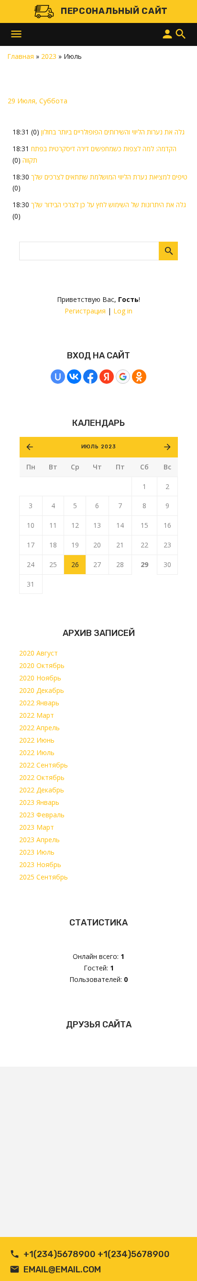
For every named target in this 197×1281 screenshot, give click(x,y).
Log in (122, 310)
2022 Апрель (39, 727)
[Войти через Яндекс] (106, 376)
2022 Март (36, 715)
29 (144, 564)
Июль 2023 (98, 447)
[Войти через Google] (123, 376)
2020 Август (38, 652)
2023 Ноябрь (40, 864)
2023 (48, 56)
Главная (20, 56)
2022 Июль (37, 752)
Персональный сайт (114, 11)
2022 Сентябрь (43, 764)
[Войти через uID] (58, 376)
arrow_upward (175, 1259)
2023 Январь (39, 802)
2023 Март (36, 827)
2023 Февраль (42, 814)
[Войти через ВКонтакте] (74, 376)
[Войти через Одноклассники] (139, 376)
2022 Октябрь (42, 777)
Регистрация (85, 310)
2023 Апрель (39, 839)
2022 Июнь (37, 740)
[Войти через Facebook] (90, 376)
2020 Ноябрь (40, 677)
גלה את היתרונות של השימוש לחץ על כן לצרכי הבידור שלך (108, 204)
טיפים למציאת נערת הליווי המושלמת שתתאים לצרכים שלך (109, 176)
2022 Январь (39, 702)
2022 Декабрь (41, 789)
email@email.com (62, 1269)
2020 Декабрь (41, 690)
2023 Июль (37, 852)
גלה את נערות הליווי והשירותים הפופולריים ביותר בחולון (113, 131)
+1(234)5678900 (59, 1254)
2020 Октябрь (42, 665)
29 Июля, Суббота (37, 100)
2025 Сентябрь (43, 876)
